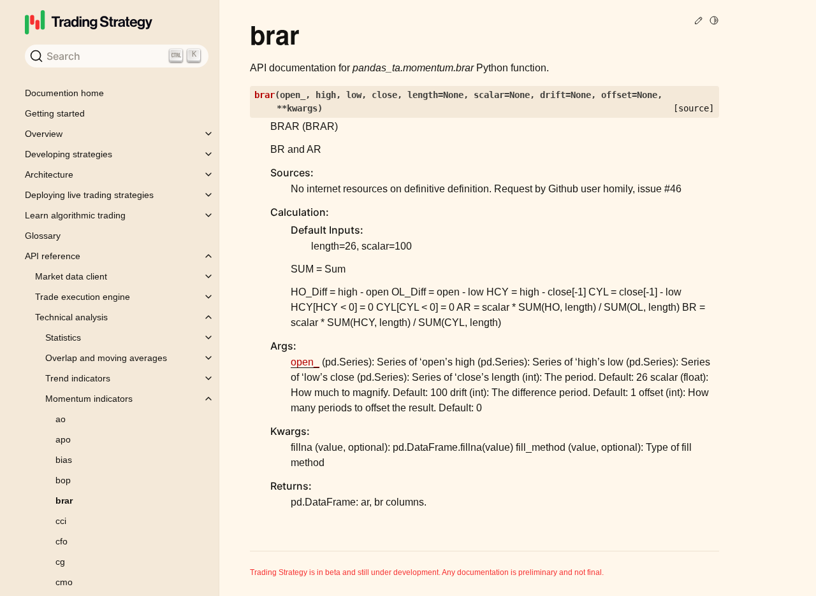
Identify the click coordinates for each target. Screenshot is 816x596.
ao (60, 419)
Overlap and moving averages (106, 358)
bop (63, 480)
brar (64, 500)
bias (63, 460)
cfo (61, 541)
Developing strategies (68, 154)
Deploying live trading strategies (89, 195)
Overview (43, 134)
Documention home (64, 93)
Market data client (71, 276)
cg (60, 562)
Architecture (49, 174)
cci (60, 521)
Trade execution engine (82, 297)
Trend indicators (77, 378)
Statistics (63, 337)
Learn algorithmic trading (75, 215)
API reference (52, 256)
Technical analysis (71, 317)
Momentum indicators (89, 399)
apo (63, 439)
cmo (64, 582)
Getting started (55, 113)
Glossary (43, 236)
